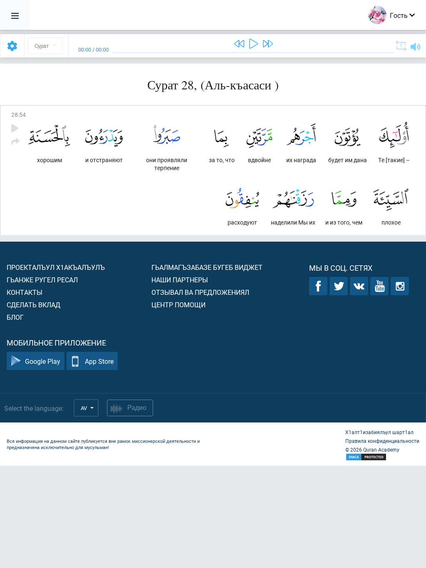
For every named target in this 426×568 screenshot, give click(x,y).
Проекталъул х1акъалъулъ (56, 267)
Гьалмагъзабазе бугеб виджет (207, 267)
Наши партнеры (179, 279)
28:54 (18, 115)
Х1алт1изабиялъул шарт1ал (379, 432)
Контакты (24, 292)
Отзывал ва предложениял (200, 292)
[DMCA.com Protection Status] (382, 457)
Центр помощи (178, 304)
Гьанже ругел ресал (42, 279)
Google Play (42, 361)
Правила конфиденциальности (382, 440)
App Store (99, 361)
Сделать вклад (33, 304)
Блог (15, 317)
